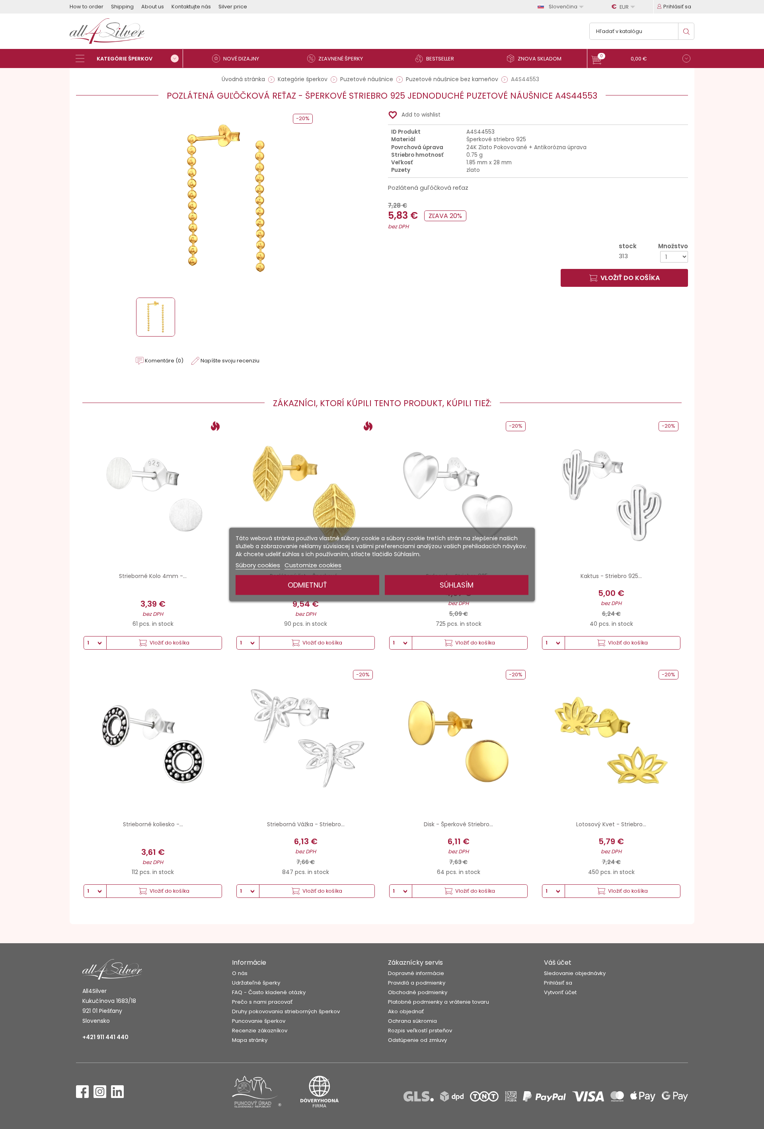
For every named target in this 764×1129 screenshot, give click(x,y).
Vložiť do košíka (630, 277)
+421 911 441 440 (105, 1037)
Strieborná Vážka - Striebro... (306, 824)
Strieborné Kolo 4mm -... (153, 576)
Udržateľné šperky (256, 983)
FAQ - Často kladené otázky (269, 992)
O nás (240, 973)
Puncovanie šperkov (258, 1021)
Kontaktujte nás (191, 6)
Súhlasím (457, 585)
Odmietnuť (307, 585)
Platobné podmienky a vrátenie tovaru (438, 1002)
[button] (640, 59)
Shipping (122, 6)
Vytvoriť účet (560, 992)
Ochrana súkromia (412, 1021)
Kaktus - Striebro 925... (611, 576)
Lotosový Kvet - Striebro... (611, 824)
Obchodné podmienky (417, 992)
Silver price (232, 6)
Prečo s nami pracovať (262, 1002)
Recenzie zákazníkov (259, 1030)
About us (152, 6)
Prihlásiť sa (558, 983)
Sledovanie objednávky (575, 973)
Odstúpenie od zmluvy (417, 1040)
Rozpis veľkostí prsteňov (420, 1030)
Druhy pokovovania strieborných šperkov (286, 1011)
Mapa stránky (249, 1040)
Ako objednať (406, 1011)
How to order (86, 6)
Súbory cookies (258, 565)
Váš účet (557, 962)
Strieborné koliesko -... (153, 824)
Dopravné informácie (416, 973)
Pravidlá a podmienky (416, 983)
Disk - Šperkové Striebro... (458, 824)
